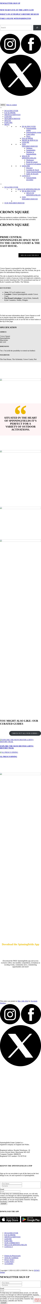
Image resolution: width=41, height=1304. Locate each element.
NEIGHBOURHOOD (12, 119)
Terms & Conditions (11, 1258)
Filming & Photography (12, 1256)
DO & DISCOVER (11, 111)
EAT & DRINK (10, 113)
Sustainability (31, 150)
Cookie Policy (9, 1262)
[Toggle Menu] (1, 107)
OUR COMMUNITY (12, 1243)
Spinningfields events (33, 132)
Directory (29, 168)
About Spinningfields (33, 172)
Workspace (30, 160)
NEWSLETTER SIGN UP (10, 3)
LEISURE (8, 117)
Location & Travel (32, 170)
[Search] (37, 27)
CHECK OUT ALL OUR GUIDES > (25, 733)
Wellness (29, 148)
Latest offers (30, 134)
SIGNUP (3, 1204)
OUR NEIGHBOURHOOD (30, 145)
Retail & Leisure (32, 162)
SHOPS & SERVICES (12, 115)
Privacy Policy (9, 1260)
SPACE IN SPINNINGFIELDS (29, 157)
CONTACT (26, 176)
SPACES (7, 121)
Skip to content (11, 105)
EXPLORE (8, 122)
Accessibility (8, 1264)
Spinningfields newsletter (31, 179)
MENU (3, 105)
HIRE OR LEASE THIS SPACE (30, 255)
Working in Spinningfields (31, 153)
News (28, 136)
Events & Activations (33, 164)
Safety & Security (32, 174)
